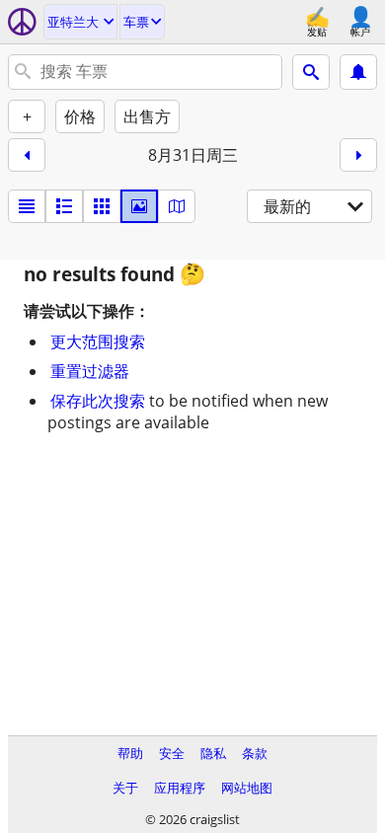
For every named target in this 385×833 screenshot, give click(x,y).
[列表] (26, 206)
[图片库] (139, 206)
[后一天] (358, 155)
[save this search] (358, 72)
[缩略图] (64, 206)
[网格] (101, 206)
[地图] (176, 206)
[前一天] (26, 155)
